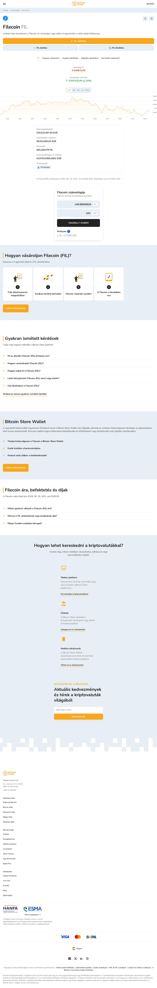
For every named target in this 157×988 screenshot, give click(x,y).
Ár (38, 58)
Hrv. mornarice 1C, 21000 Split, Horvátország (13, 785)
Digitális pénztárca (89, 58)
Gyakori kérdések (70, 58)
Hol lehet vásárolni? (110, 58)
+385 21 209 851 (9, 790)
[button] (78, 356)
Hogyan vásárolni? (50, 58)
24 (69, 90)
